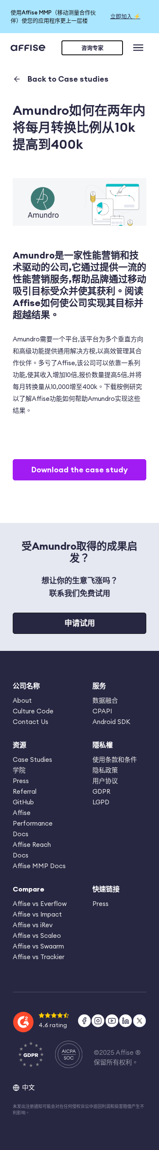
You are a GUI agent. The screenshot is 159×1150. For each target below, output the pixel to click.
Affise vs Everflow (40, 904)
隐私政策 (105, 770)
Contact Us (30, 722)
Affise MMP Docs (39, 866)
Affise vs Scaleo (37, 935)
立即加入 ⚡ (125, 16)
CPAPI (102, 711)
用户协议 (105, 781)
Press (21, 781)
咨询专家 (92, 47)
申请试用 (79, 623)
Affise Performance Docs (33, 823)
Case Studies (32, 759)
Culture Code (33, 711)
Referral (24, 791)
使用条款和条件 (114, 759)
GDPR (101, 791)
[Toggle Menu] (140, 48)
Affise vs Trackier (38, 957)
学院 (19, 770)
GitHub (23, 802)
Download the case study (79, 469)
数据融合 (105, 700)
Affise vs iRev (33, 925)
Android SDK (111, 722)
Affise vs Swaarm (38, 946)
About (22, 700)
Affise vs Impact (37, 914)
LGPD (100, 802)
